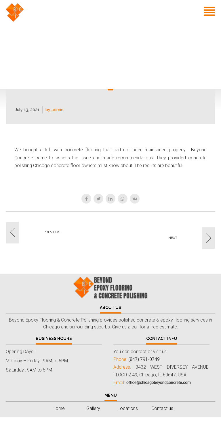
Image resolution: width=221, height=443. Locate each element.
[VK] (135, 199)
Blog (180, 49)
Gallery (174, 33)
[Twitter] (98, 199)
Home (149, 33)
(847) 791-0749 (173, 80)
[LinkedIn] (110, 199)
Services (201, 33)
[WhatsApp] (122, 199)
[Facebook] (86, 199)
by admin (54, 109)
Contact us (154, 64)
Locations (153, 49)
